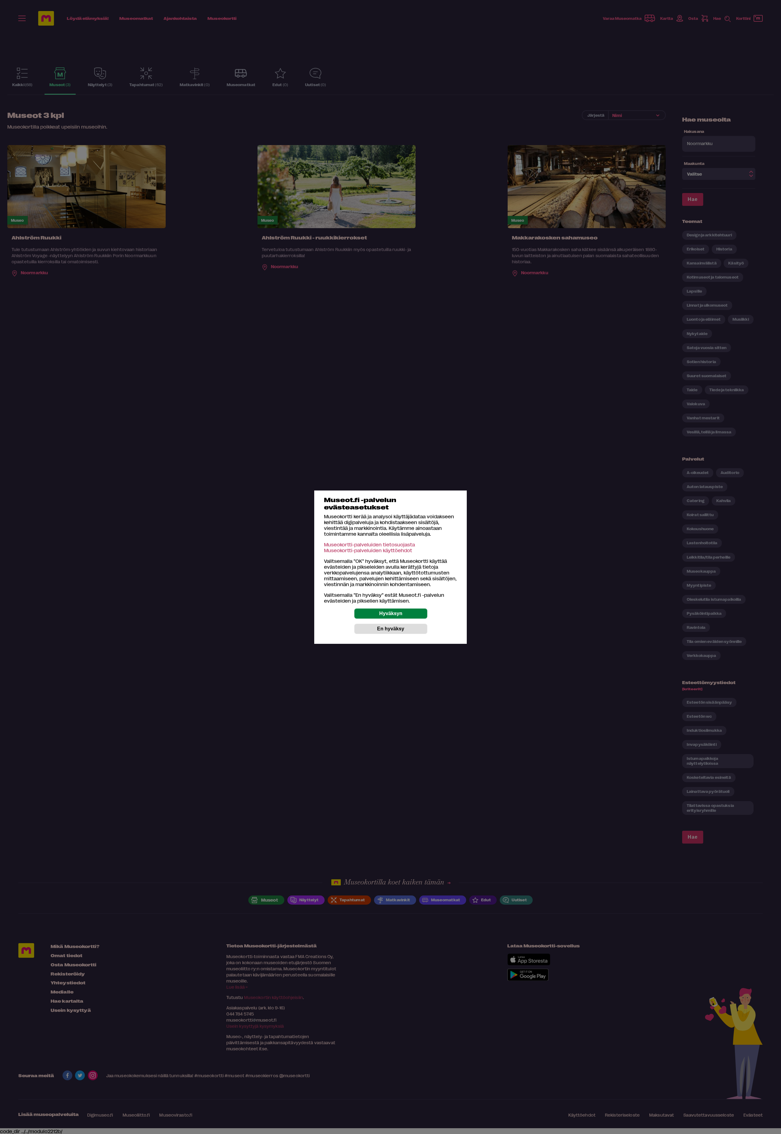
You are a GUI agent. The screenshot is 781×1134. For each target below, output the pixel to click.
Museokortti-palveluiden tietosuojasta (369, 544)
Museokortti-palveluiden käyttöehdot (368, 550)
